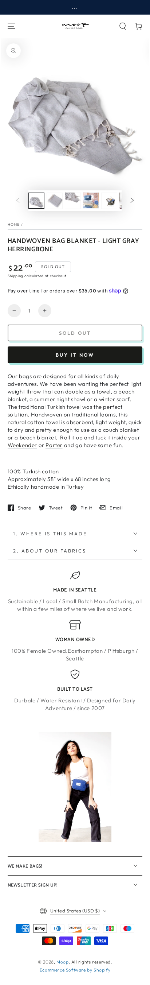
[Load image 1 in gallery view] (36, 201)
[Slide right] (132, 201)
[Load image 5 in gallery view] (109, 201)
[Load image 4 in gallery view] (91, 201)
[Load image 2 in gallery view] (55, 201)
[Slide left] (18, 201)
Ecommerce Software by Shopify (75, 970)
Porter (54, 445)
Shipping (16, 276)
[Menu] (11, 26)
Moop (62, 962)
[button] (123, 26)
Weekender (22, 445)
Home (14, 224)
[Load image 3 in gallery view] (73, 201)
